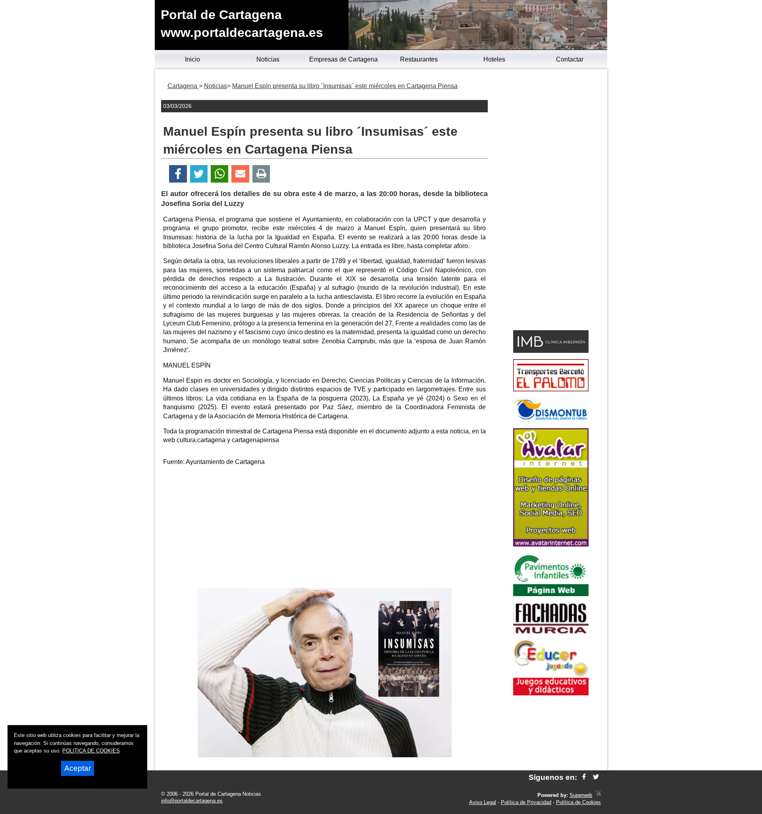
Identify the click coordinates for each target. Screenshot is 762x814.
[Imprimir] (261, 174)
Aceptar (77, 768)
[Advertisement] (324, 528)
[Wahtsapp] (220, 174)
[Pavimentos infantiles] (551, 594)
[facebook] (584, 777)
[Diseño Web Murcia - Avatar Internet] (598, 795)
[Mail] (240, 174)
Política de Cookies (578, 802)
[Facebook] (178, 174)
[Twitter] (199, 174)
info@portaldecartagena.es (192, 801)
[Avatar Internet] (551, 544)
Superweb (581, 795)
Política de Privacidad (526, 802)
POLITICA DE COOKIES (91, 751)
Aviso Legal (482, 802)
